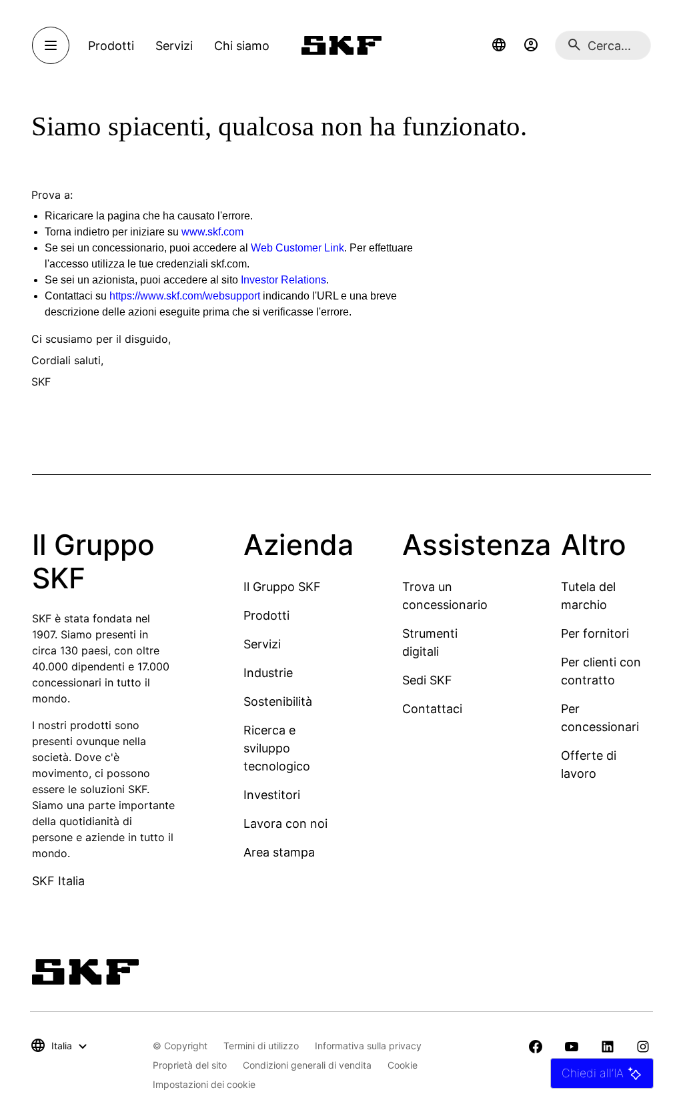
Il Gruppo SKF (282, 587)
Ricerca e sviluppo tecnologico (276, 748)
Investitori (271, 795)
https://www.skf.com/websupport (184, 296)
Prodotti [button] (111, 46)
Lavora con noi (285, 823)
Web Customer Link (297, 247)
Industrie (268, 673)
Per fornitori (595, 633)
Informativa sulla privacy (368, 1045)
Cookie (403, 1065)
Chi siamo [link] (241, 46)
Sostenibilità (277, 701)
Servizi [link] (174, 46)
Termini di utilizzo (261, 1045)
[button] (499, 45)
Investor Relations (283, 280)
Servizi (262, 644)
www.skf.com (212, 231)
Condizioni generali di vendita (307, 1065)
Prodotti (266, 615)
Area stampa (279, 852)
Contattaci (432, 709)
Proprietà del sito (190, 1065)
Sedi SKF (427, 680)
